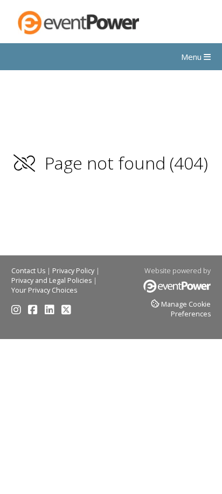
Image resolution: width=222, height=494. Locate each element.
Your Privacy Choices (44, 290)
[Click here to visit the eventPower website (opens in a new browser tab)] (177, 290)
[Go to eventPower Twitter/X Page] (66, 311)
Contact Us (28, 270)
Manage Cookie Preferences (186, 309)
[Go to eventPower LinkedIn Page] (52, 311)
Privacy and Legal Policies (51, 280)
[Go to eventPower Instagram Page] (18, 311)
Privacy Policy (73, 270)
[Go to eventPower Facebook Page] (35, 311)
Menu (192, 56)
